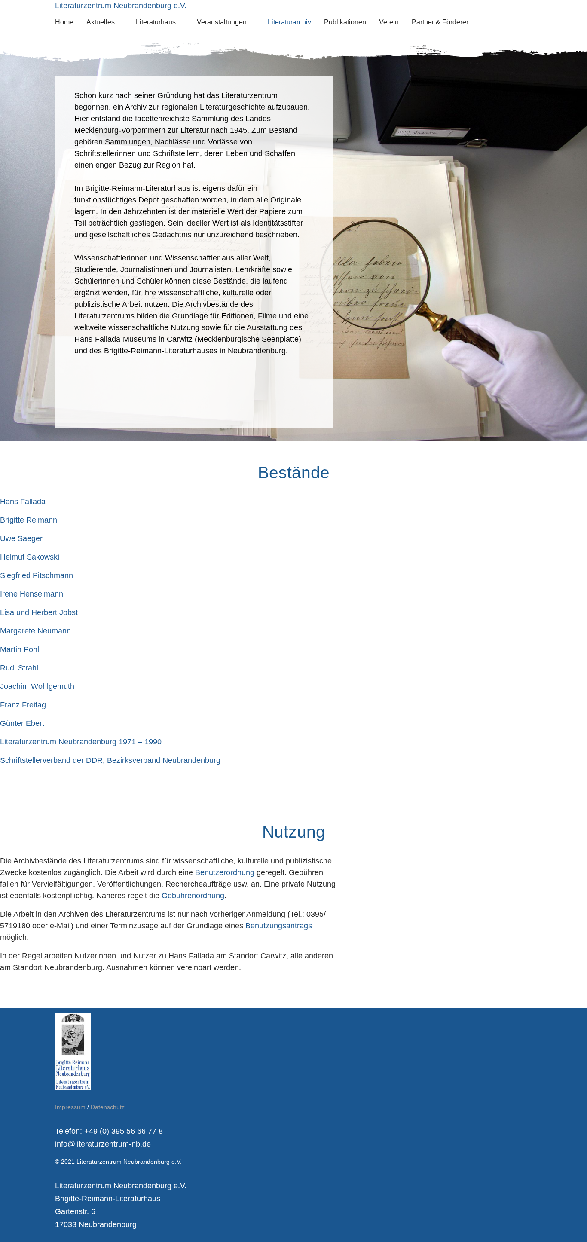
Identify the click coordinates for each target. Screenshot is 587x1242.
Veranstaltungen (222, 22)
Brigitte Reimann (28, 520)
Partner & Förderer (440, 22)
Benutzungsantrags (278, 925)
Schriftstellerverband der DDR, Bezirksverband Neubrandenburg (110, 760)
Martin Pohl (19, 649)
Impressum (70, 1107)
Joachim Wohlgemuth (37, 686)
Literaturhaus (156, 22)
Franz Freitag (23, 705)
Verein (389, 22)
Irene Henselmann (31, 594)
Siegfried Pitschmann (36, 575)
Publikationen (345, 22)
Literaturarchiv (289, 22)
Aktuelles (100, 22)
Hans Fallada (23, 501)
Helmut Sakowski (29, 557)
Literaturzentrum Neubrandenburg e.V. (120, 5)
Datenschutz (108, 1107)
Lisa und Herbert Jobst (39, 612)
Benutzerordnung (226, 872)
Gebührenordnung (193, 895)
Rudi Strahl (19, 668)
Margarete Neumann (35, 631)
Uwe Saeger (21, 538)
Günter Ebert (22, 723)
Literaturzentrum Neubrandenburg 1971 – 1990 (81, 741)
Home (64, 22)
